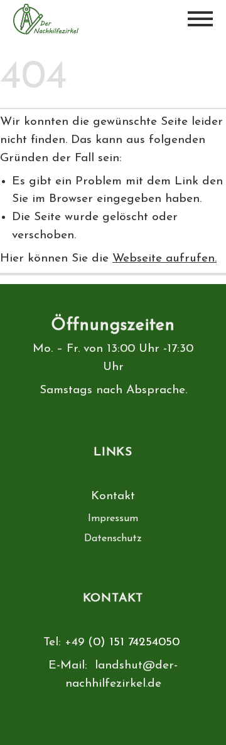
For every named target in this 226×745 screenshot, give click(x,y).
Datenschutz (113, 539)
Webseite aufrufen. (164, 259)
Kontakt (113, 496)
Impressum (113, 519)
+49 (76, 642)
